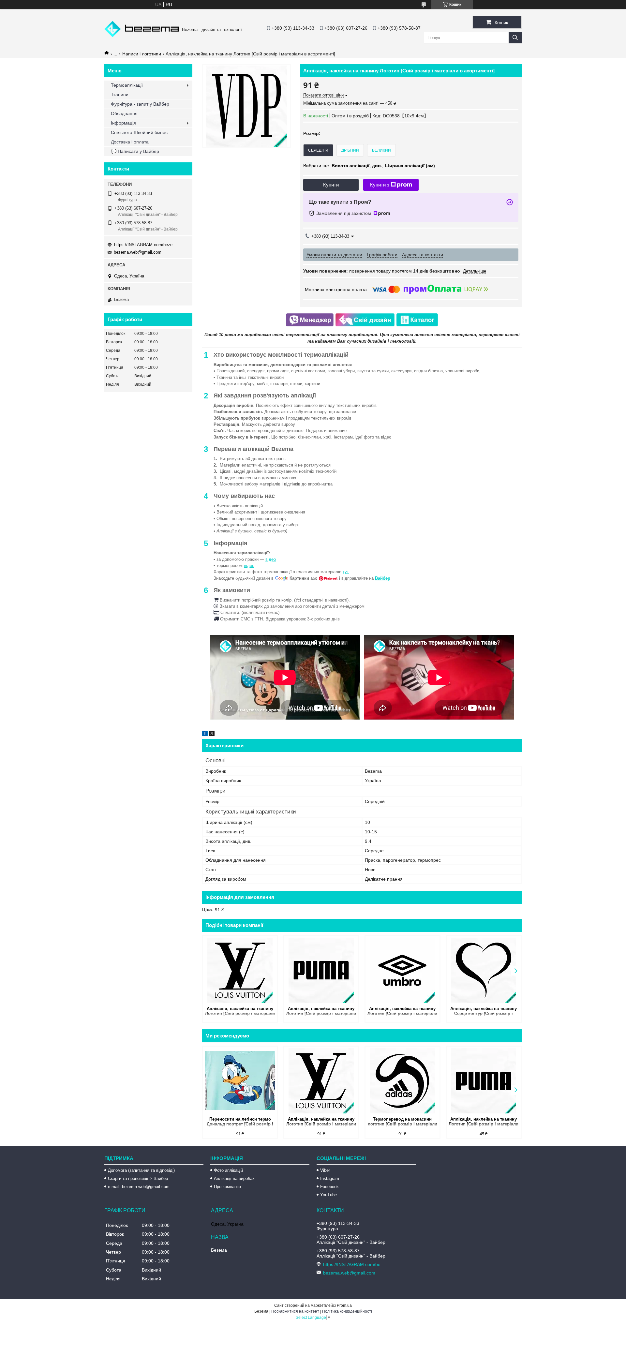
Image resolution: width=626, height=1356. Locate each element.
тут (346, 571)
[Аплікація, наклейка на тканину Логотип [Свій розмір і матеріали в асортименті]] (240, 970)
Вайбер (382, 578)
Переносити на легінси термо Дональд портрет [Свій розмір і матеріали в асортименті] (240, 1122)
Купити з (379, 184)
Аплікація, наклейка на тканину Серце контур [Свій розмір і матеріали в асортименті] (483, 1011)
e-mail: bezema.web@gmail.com (139, 1186)
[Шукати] (515, 37)
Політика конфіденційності (347, 1311)
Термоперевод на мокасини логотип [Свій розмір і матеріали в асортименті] (402, 1122)
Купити (331, 184)
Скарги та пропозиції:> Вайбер (138, 1178)
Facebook (329, 1186)
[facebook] (205, 734)
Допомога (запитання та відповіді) (141, 1170)
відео (270, 559)
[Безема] (141, 35)
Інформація (123, 123)
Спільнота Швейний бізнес (139, 132)
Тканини (119, 94)
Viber (325, 1170)
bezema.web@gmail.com (137, 252)
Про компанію (227, 1186)
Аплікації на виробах (234, 1178)
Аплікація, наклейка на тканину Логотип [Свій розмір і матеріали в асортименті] (240, 1011)
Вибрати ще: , (369, 165)
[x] (212, 734)
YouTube (328, 1194)
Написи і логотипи (141, 53)
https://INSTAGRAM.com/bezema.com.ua (146, 244)
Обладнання (124, 113)
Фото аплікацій (228, 1170)
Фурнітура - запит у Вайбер (140, 104)
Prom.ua (344, 1305)
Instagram (329, 1178)
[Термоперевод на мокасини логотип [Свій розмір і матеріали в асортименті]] (402, 1080)
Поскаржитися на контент (295, 1311)
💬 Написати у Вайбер (135, 151)
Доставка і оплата (130, 141)
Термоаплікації (127, 85)
